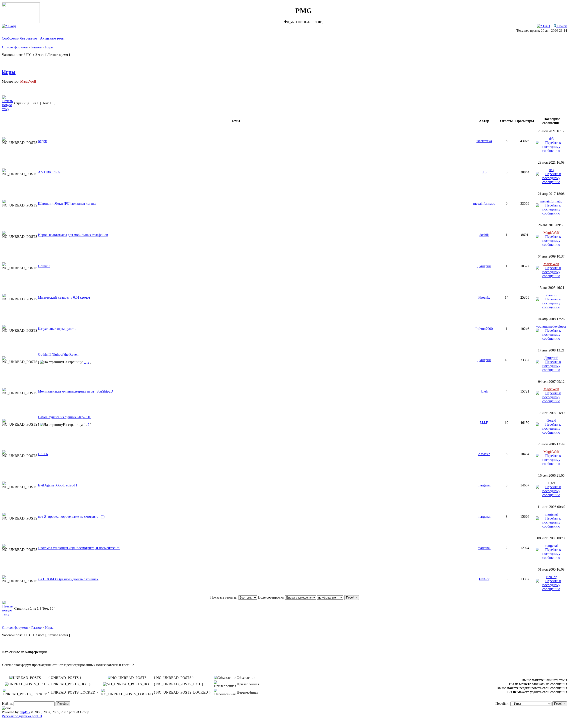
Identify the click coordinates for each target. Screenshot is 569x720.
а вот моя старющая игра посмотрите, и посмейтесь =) (79, 548)
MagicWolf (28, 81)
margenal (484, 485)
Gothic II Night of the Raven (58, 354)
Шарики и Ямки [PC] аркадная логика (67, 203)
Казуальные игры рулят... (57, 329)
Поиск (561, 26)
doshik (484, 235)
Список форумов (15, 47)
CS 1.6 (43, 454)
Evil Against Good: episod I (57, 485)
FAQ (546, 26)
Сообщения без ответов (20, 38)
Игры (49, 47)
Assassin (484, 454)
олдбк (42, 141)
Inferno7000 (484, 329)
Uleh (484, 391)
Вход (11, 26)
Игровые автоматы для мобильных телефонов (73, 235)
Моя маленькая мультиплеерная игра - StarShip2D (75, 391)
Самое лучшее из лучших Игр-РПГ (64, 417)
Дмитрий (484, 266)
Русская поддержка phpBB (22, 716)
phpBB (25, 712)
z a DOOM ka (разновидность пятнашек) (68, 579)
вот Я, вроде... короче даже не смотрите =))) (71, 516)
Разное (36, 47)
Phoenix (484, 297)
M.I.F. (484, 422)
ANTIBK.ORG (49, 172)
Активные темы (52, 38)
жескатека (484, 141)
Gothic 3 (44, 266)
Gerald (551, 420)
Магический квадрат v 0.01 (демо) (64, 297)
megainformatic (484, 203)
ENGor (484, 579)
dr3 (551, 139)
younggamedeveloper (551, 326)
